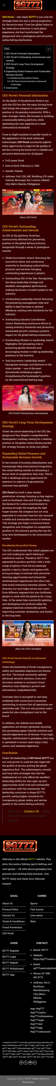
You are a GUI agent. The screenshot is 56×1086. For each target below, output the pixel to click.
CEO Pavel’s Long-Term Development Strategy (25, 66)
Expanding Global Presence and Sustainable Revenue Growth (28, 73)
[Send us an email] (21, 1063)
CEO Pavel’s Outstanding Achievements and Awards (28, 59)
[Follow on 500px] (35, 1063)
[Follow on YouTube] (30, 1063)
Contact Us (31, 811)
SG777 (32, 859)
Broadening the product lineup (24, 78)
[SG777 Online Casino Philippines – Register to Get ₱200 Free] (28, 5)
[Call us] (26, 1063)
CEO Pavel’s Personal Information (23, 53)
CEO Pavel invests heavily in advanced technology (28, 83)
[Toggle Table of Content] (47, 49)
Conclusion (11, 87)
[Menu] (4, 5)
